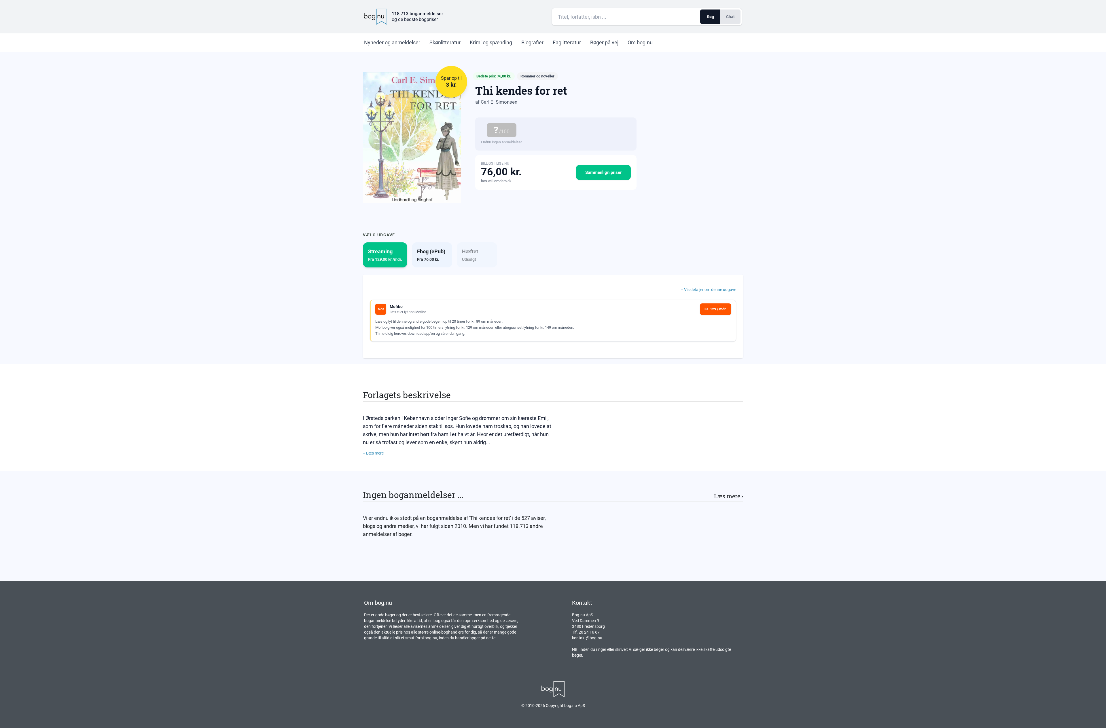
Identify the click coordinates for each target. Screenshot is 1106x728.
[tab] (385, 254)
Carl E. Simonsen (499, 102)
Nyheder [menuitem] (392, 42)
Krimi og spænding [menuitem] (491, 42)
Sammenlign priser (603, 172)
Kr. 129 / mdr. (715, 309)
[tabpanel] (553, 316)
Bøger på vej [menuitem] (604, 42)
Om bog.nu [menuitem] (640, 42)
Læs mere (728, 496)
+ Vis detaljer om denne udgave (708, 289)
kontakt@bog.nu (587, 638)
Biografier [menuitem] (532, 42)
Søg (710, 16)
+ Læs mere (373, 453)
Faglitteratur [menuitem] (567, 42)
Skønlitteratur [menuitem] (445, 42)
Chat (730, 16)
